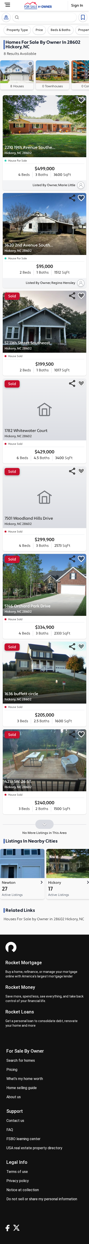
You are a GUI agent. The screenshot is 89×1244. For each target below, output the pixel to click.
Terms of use (17, 1171)
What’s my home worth (24, 1079)
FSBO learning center (23, 1139)
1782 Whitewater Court (26, 433)
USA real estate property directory (34, 1148)
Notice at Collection (22, 1190)
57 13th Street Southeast (27, 345)
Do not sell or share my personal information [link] (41, 1199)
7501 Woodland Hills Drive (29, 521)
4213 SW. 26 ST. (18, 784)
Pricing (11, 1069)
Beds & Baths (61, 30)
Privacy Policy (17, 1181)
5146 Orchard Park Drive (27, 609)
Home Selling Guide (21, 1088)
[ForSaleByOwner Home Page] (38, 5)
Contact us (15, 1120)
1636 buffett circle (21, 696)
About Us (13, 1097)
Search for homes (20, 1060)
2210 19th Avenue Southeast (30, 150)
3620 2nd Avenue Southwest (30, 248)
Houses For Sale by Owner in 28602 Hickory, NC (44, 919)
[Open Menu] (7, 5)
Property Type (17, 30)
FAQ (9, 1130)
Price (39, 30)
